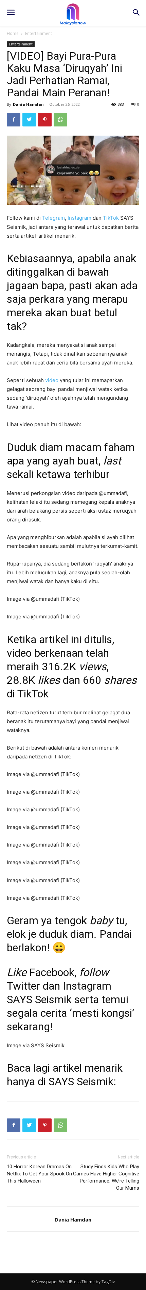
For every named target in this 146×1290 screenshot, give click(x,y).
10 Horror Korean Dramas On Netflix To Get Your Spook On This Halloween (39, 1174)
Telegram (53, 218)
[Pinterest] (45, 119)
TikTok (111, 218)
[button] (136, 13)
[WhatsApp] (60, 119)
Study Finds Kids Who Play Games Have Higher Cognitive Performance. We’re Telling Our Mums (106, 1177)
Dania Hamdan (28, 104)
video (51, 380)
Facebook (51, 972)
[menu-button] (10, 13)
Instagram (79, 218)
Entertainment (38, 33)
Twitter (23, 985)
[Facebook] (13, 119)
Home (13, 33)
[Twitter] (29, 119)
